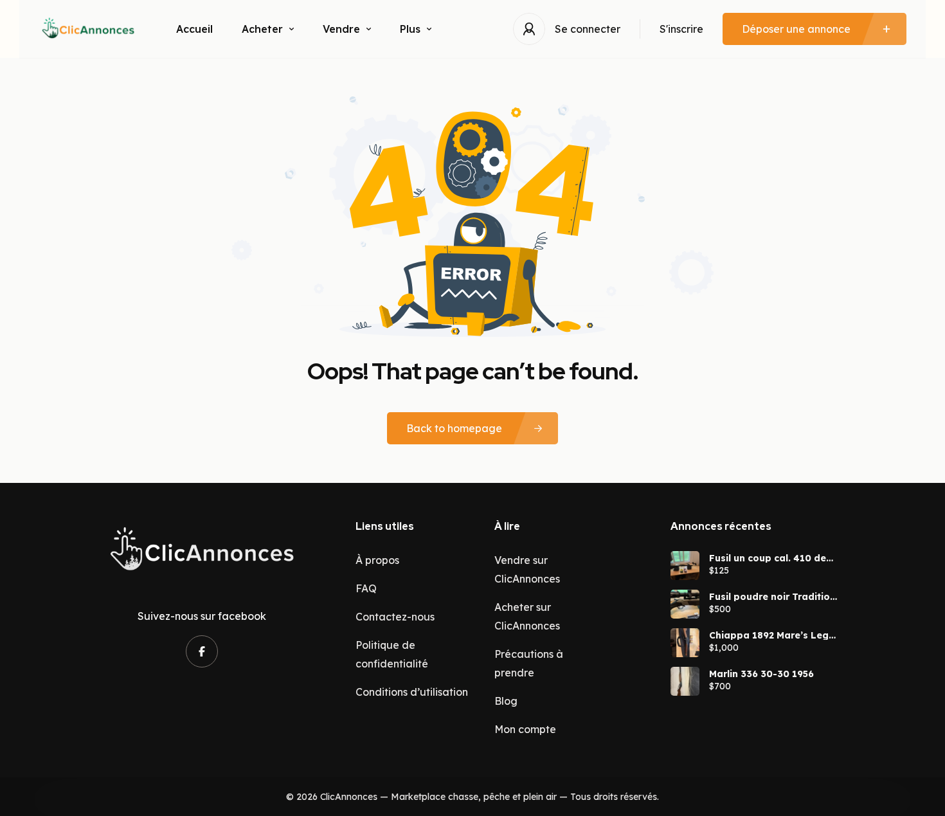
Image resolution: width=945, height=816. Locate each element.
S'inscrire (681, 29)
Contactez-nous (395, 616)
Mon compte (525, 729)
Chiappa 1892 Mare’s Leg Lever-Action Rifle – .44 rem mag (769, 635)
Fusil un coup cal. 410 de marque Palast (767, 558)
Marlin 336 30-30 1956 (761, 673)
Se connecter (587, 29)
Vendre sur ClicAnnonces (527, 569)
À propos (377, 560)
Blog (506, 700)
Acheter (262, 29)
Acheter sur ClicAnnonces (527, 616)
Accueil (194, 29)
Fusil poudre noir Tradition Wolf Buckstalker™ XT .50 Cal (772, 596)
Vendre (341, 29)
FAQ (366, 588)
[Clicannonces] (88, 29)
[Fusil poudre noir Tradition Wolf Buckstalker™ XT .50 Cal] (684, 604)
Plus (410, 29)
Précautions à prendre (528, 663)
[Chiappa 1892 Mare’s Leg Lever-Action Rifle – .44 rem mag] (684, 642)
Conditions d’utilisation (412, 691)
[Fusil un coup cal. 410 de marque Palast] (684, 565)
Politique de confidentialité (392, 654)
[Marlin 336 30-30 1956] (684, 681)
